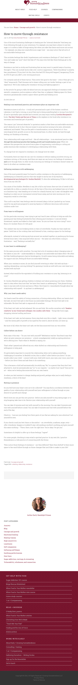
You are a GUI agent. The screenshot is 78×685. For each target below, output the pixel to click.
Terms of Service (39, 680)
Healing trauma (10, 538)
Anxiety (7, 525)
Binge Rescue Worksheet (15, 584)
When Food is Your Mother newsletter (20, 588)
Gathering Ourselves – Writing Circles (20, 655)
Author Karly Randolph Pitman (39, 515)
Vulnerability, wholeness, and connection (20, 562)
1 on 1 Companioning (14, 600)
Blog (5, 529)
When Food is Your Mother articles (19, 616)
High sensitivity (10, 541)
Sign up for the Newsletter (16, 659)
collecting (15, 464)
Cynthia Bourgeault (63, 114)
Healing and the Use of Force (17, 628)
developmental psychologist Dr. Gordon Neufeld (22, 179)
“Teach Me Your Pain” (14, 624)
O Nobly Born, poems (14, 611)
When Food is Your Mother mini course (20, 592)
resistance (29, 464)
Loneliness (8, 544)
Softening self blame (12, 550)
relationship (21, 464)
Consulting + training (14, 647)
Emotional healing (11, 535)
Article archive (11, 632)
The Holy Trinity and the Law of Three (22, 117)
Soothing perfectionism (13, 553)
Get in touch (10, 663)
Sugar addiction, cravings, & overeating (19, 559)
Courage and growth (17, 462)
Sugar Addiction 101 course (16, 580)
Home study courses (14, 596)
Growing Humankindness (39, 3)
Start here (8, 556)
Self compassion (10, 547)
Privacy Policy (39, 678)
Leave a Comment (34, 38)
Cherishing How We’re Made (16, 620)
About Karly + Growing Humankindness (20, 643)
